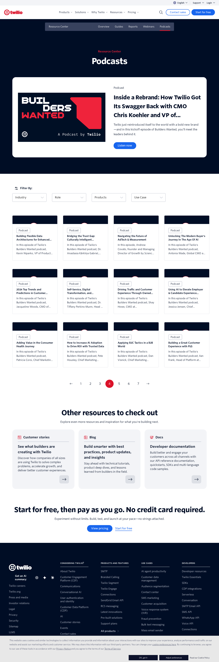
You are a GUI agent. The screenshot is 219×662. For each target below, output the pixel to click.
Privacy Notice (63, 648)
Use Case (140, 197)
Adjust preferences (174, 658)
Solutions (80, 12)
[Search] (161, 12)
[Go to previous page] (71, 384)
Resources (116, 12)
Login (209, 3)
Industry (20, 197)
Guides (119, 26)
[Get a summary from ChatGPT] (37, 578)
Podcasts (165, 26)
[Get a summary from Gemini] (45, 578)
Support (197, 3)
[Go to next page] (148, 384)
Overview (103, 26)
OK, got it (143, 658)
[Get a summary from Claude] (53, 578)
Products (64, 12)
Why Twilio (98, 12)
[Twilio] (13, 12)
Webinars (148, 26)
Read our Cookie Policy (200, 658)
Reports (133, 26)
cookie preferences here (164, 644)
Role (58, 197)
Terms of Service (112, 648)
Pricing (132, 12)
